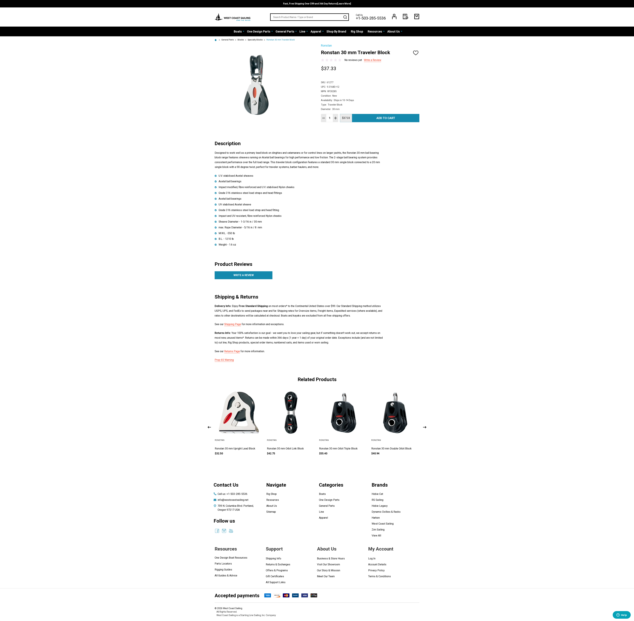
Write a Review (372, 60)
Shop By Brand (336, 31)
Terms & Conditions (379, 576)
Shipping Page (232, 324)
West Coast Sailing (383, 523)
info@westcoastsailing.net (233, 499)
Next (424, 427)
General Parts (285, 31)
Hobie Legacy (380, 505)
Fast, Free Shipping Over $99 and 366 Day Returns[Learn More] (317, 3)
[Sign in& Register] (394, 16)
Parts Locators (223, 563)
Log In (371, 558)
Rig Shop (357, 31)
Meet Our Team (326, 576)
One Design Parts (258, 31)
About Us (393, 31)
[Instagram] (224, 531)
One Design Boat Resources (231, 557)
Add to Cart (385, 118)
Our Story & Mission (328, 570)
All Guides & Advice (226, 575)
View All (376, 535)
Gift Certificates (275, 576)
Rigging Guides (223, 569)
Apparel (316, 31)
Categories (331, 485)
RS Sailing (377, 499)
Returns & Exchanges (278, 564)
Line (302, 31)
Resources (375, 31)
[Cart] (416, 16)
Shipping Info (273, 558)
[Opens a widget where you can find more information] (622, 615)
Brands (380, 485)
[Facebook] (217, 531)
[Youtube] (231, 531)
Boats (238, 31)
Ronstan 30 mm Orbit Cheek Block (407, 448)
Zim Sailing (378, 529)
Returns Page (232, 351)
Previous (209, 427)
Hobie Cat (377, 494)
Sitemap (271, 511)
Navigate (276, 485)
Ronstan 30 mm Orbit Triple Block (302, 448)
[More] (243, 31)
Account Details (377, 564)
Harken (376, 517)
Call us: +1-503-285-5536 (232, 494)
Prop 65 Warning (224, 359)
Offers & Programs (277, 570)
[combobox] (309, 17)
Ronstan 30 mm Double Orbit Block (356, 448)
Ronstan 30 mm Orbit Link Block (249, 448)
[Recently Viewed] (405, 16)
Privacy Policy (376, 570)
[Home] (216, 40)
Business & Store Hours (331, 558)
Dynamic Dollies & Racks (386, 511)
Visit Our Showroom (328, 564)
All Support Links (275, 582)
